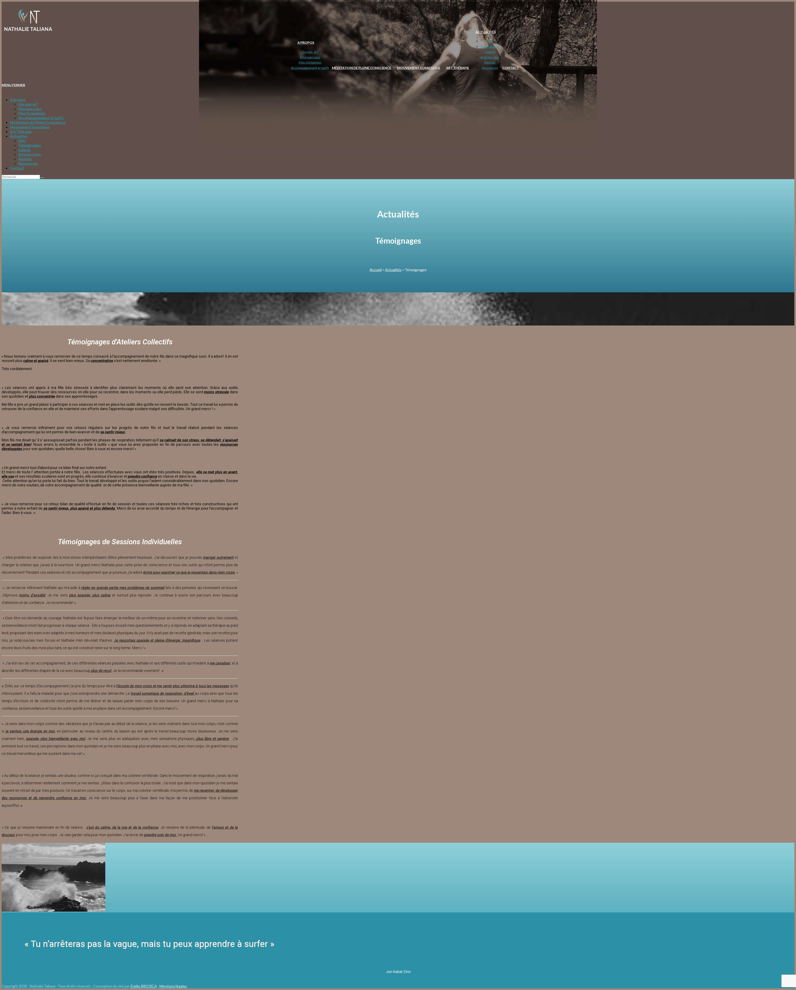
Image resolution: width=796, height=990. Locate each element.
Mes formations (31, 113)
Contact (17, 168)
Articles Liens (29, 154)
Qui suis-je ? (28, 104)
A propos (17, 99)
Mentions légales (173, 986)
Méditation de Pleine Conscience (37, 122)
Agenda (25, 159)
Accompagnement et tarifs (41, 118)
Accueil (376, 269)
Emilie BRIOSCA (143, 986)
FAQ (22, 140)
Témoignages (29, 145)
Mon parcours (30, 109)
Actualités (19, 136)
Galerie (24, 150)
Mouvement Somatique (30, 127)
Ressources (28, 163)
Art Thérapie (21, 131)
